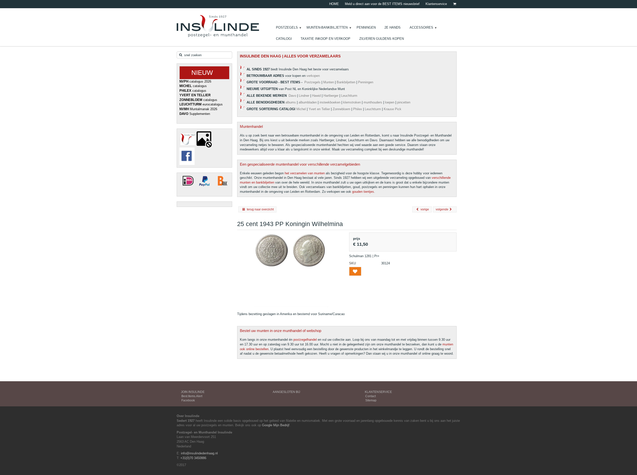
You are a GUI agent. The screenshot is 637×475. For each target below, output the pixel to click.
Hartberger (330, 95)
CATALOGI (284, 39)
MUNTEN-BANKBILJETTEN (327, 27)
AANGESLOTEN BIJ (286, 392)
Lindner (304, 95)
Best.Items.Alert (191, 396)
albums (290, 102)
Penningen (366, 82)
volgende (442, 209)
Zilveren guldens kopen (381, 39)
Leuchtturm (349, 95)
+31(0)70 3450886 (193, 458)
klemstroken (352, 102)
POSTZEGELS (287, 27)
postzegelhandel (305, 339)
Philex (357, 109)
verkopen (313, 76)
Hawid (316, 95)
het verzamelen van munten (305, 173)
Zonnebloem (341, 109)
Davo (292, 95)
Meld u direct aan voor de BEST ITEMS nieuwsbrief (382, 4)
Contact (370, 396)
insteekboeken (329, 102)
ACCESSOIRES (421, 27)
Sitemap (370, 400)
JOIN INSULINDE (193, 392)
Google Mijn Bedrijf (275, 425)
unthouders (374, 102)
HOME (334, 4)
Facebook (188, 400)
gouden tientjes (363, 191)
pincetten (403, 102)
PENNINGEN (366, 27)
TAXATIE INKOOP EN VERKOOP (325, 39)
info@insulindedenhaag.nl (199, 453)
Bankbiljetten (346, 82)
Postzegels (312, 82)
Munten (328, 82)
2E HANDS (392, 27)
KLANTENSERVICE (378, 392)
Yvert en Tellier (319, 109)
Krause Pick (392, 109)
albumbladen (308, 102)
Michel (301, 109)
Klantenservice (436, 4)
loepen (389, 102)
